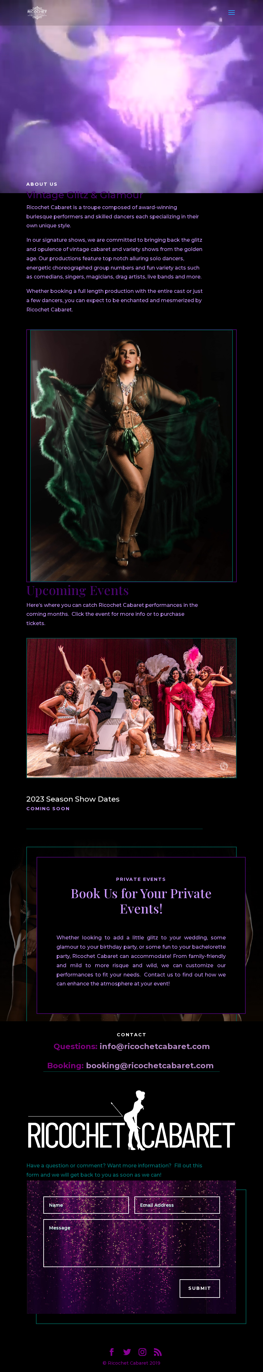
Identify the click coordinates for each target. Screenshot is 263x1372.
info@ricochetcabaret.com (155, 1046)
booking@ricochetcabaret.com (150, 1065)
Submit (199, 1288)
